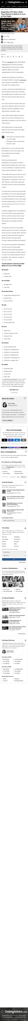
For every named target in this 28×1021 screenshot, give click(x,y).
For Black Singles (19, 659)
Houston (4, 543)
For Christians (6, 673)
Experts (14, 6)
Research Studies (19, 473)
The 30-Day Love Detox (17, 386)
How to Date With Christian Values (15, 496)
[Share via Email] (23, 440)
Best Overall (6, 659)
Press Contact (19, 591)
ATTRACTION (14, 392)
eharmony (17, 678)
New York (4, 537)
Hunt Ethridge (10, 493)
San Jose (16, 546)
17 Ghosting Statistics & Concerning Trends (15, 621)
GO (14, 559)
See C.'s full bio (7, 420)
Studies (20, 6)
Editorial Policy (18, 471)
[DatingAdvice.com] (14, 2)
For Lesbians (18, 661)
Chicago (4, 541)
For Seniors (17, 663)
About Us (5, 471)
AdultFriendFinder (19, 680)
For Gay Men (6, 661)
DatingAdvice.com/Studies (10, 379)
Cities (8, 6)
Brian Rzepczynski (11, 506)
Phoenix (4, 546)
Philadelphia (17, 537)
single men (23, 80)
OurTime (5, 680)
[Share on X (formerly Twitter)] (4, 440)
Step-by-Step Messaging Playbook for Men (15, 490)
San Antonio (17, 539)
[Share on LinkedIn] (17, 440)
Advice (3, 6)
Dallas (15, 543)
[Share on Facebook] (11, 440)
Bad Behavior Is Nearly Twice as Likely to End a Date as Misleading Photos (17, 609)
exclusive (10, 62)
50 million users (10, 467)
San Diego (16, 541)
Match (4, 678)
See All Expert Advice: (7, 518)
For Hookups (6, 663)
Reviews (25, 6)
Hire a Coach (6, 589)
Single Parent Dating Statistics (17, 615)
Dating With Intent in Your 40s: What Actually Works (15, 503)
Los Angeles (5, 539)
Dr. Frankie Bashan (11, 512)
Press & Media (6, 473)
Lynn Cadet (12, 612)
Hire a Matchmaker (7, 591)
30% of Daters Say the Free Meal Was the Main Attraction (17, 627)
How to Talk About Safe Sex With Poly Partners (15, 510)
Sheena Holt (12, 617)
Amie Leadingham (11, 498)
